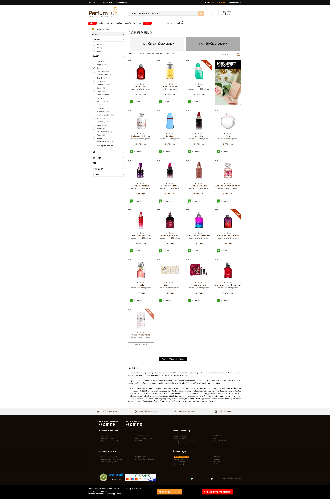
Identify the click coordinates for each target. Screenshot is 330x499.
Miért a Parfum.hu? (181, 439)
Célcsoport (98, 39)
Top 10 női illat (179, 462)
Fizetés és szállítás (234, 2)
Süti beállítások (141, 441)
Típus (95, 163)
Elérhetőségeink (225, 411)
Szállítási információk (109, 411)
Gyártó (96, 56)
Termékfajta (98, 168)
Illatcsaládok (217, 464)
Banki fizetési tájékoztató (110, 462)
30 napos (114, 2)
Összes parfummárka (143, 438)
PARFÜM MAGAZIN (181, 457)
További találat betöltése (173, 359)
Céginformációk (180, 436)
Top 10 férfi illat (179, 464)
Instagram (216, 459)
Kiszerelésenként (234, 54)
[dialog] (165, 492)
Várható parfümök (181, 459)
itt (114, 493)
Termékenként (238, 54)
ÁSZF (215, 438)
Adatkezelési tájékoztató (144, 459)
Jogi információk (180, 443)
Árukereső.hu (116, 479)
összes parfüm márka (105, 146)
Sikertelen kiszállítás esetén (111, 459)
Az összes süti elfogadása (169, 492)
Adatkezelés (217, 436)
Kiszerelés (97, 174)
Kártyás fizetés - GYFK (144, 457)
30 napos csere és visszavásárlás (187, 441)
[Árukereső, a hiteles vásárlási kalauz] (103, 480)
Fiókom (94, 2)
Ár (94, 152)
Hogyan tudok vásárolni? (110, 441)
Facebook (217, 457)
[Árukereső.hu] (116, 475)
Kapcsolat (104, 436)
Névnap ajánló (218, 461)
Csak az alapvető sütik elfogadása (218, 492)
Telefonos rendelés (142, 436)
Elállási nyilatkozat (220, 441)
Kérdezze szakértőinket (186, 411)
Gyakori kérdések (107, 439)
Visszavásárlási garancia (148, 411)
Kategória (97, 157)
